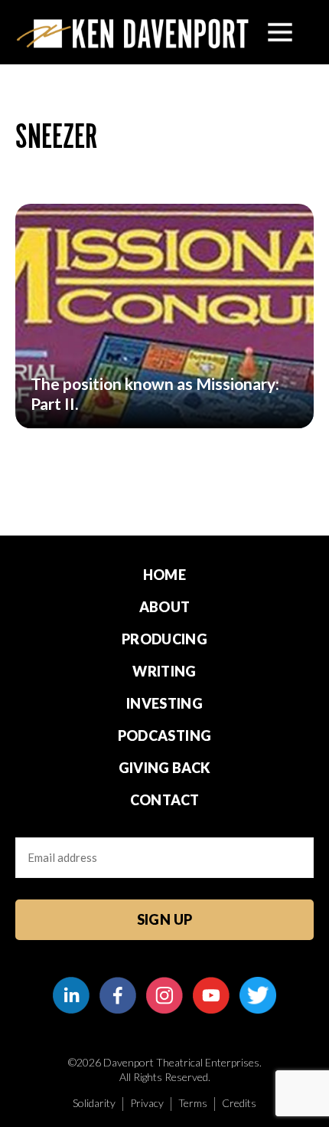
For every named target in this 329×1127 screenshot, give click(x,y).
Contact (165, 799)
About (165, 606)
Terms (192, 1102)
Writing (164, 671)
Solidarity (94, 1102)
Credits (239, 1102)
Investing (164, 703)
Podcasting (165, 735)
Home (164, 574)
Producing (164, 639)
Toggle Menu (280, 32)
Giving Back (165, 767)
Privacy (147, 1102)
